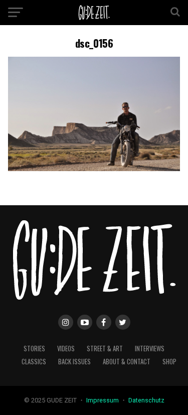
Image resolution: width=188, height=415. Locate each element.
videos (66, 348)
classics (34, 361)
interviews (149, 348)
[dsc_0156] (94, 168)
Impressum (103, 400)
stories (34, 348)
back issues (74, 361)
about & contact (126, 361)
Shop (169, 361)
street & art (105, 348)
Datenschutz (146, 400)
